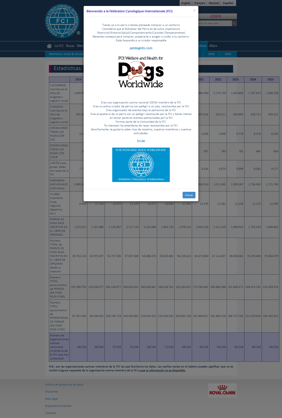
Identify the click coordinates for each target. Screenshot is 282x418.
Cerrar (189, 195)
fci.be (141, 141)
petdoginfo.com (141, 48)
